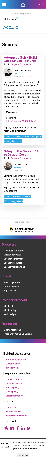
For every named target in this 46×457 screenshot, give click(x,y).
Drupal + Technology (21, 64)
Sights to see (10, 290)
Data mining (17, 141)
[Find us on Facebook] (17, 429)
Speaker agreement (13, 258)
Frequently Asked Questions (18, 333)
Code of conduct (14, 379)
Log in (41, 4)
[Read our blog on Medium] (12, 429)
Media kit (8, 306)
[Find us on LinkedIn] (23, 429)
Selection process (12, 254)
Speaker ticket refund (14, 266)
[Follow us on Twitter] (29, 429)
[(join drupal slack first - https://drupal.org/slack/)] (6, 429)
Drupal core (9, 201)
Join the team (12, 367)
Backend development (13, 136)
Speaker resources (13, 262)
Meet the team (13, 363)
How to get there (12, 282)
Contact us (11, 407)
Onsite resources (12, 329)
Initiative (19, 201)
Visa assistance (11, 286)
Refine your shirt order (17, 415)
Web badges (10, 314)
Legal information (14, 395)
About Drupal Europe (16, 359)
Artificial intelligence (33, 136)
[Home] (23, 5)
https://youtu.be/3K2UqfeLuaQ (21, 121)
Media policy (10, 310)
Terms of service (14, 383)
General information (14, 250)
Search (7, 141)
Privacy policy (12, 387)
